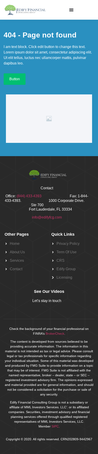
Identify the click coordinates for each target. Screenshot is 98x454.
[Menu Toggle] (71, 10)
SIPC (55, 426)
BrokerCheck (55, 333)
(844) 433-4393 (43, 196)
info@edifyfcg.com (47, 217)
